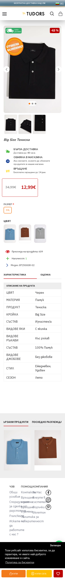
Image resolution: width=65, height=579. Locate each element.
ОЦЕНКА (45, 274)
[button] (6, 69)
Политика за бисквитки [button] (19, 562)
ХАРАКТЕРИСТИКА (15, 274)
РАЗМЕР (8, 204)
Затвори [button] (55, 545)
